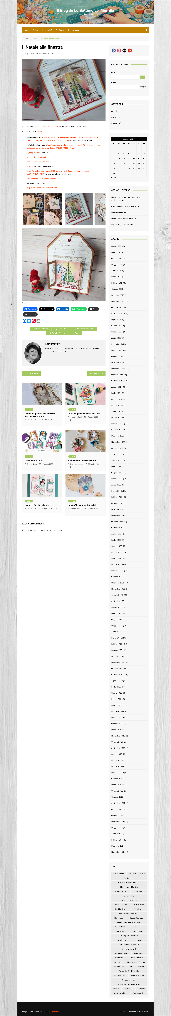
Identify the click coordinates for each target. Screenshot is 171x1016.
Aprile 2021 (116, 631)
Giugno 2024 (116, 399)
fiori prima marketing (129, 913)
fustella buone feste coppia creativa (41, 178)
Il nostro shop (73, 30)
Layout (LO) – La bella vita (37, 505)
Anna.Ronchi (32, 419)
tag (76, 333)
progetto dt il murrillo (129, 971)
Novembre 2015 (118, 821)
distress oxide (32, 162)
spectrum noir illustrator (129, 984)
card (142, 874)
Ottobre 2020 (117, 668)
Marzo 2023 (116, 491)
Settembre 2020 (118, 674)
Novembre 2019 (118, 736)
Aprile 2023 (116, 485)
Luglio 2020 (116, 687)
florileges (118, 918)
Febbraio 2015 (117, 840)
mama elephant (129, 949)
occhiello (40, 188)
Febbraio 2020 (117, 717)
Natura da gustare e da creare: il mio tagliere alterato (40, 414)
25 (119, 168)
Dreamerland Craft (50, 126)
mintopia (119, 958)
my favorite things (136, 962)
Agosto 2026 (117, 246)
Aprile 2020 (116, 705)
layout (139, 940)
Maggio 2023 (117, 479)
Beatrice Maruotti (77, 464)
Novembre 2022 (118, 515)
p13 (131, 966)
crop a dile (31, 188)
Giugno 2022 (116, 546)
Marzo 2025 (116, 344)
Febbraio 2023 (117, 497)
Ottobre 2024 (117, 375)
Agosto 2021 (117, 607)
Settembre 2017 (118, 803)
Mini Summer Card (34, 460)
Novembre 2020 (118, 662)
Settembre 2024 (118, 381)
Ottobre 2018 (117, 791)
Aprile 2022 (116, 558)
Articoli (35, 30)
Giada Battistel (76, 417)
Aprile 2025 (116, 338)
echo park (137, 909)
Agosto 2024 (117, 387)
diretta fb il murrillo (129, 900)
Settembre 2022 (118, 527)
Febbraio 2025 (117, 350)
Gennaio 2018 (117, 797)
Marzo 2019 (116, 766)
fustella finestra (58, 333)
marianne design (121, 953)
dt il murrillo (138, 905)
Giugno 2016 (116, 809)
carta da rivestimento (129, 882)
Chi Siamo (60, 30)
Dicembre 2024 (117, 362)
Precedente (33, 373)
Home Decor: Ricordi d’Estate (82, 460)
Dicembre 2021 (117, 583)
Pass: (113, 82)
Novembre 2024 (118, 368)
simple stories (137, 975)
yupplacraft (138, 993)
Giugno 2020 (116, 693)
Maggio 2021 (117, 625)
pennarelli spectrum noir (36, 157)
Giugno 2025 (116, 326)
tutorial (141, 989)
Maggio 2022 (117, 552)
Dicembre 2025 (117, 295)
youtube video (120, 993)
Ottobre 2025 (117, 307)
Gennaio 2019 (117, 778)
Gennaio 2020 (117, 723)
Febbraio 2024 (117, 423)
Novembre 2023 (118, 442)
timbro (39, 131)
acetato (30, 166)
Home (26, 30)
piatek (141, 966)
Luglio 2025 (116, 319)
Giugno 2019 (116, 754)
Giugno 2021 (116, 619)
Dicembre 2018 (117, 784)
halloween (119, 931)
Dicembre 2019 (117, 729)
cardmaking (129, 878)
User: (113, 72)
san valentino (120, 975)
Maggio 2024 (117, 405)
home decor (137, 931)
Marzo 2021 (116, 638)
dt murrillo (120, 909)
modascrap (118, 962)
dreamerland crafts (85, 329)
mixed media (137, 958)
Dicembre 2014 (117, 846)
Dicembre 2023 (117, 436)
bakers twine (51, 188)
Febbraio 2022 (117, 570)
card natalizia (42, 329)
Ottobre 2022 (117, 521)
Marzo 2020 (116, 711)
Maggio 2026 (117, 264)
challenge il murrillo (129, 887)
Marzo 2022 (116, 564)
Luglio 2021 (116, 613)
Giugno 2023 (116, 472)
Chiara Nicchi (32, 464)
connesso (36, 530)
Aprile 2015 (116, 833)
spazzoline (44, 162)
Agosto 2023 (117, 460)
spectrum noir (128, 980)
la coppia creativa (129, 936)
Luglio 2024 (116, 393)
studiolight (128, 989)
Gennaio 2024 (117, 430)
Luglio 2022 (116, 540)
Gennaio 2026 (117, 289)
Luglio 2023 (116, 466)
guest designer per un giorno (129, 927)
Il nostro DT (47, 30)
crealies (138, 891)
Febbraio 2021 (117, 644)
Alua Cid (132, 874)
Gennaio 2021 (117, 650)
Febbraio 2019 (117, 772)
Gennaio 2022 (117, 576)
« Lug (113, 177)
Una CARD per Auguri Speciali (82, 505)
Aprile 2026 (116, 270)
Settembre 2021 (118, 601)
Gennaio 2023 (117, 503)
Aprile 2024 (116, 411)
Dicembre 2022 (117, 509)
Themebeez (55, 1011)
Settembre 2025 (118, 313)
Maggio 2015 (117, 827)
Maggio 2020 (117, 699)
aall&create (118, 874)
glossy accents (34, 152)
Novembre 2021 (118, 589)
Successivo (95, 373)
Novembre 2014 (118, 852)
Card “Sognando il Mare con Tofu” (84, 413)
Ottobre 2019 (117, 742)
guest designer (136, 918)
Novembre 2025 (118, 301)
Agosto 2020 (117, 680)
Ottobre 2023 (117, 448)
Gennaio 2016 (117, 815)
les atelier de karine (129, 944)
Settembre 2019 (118, 748)
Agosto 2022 (117, 534)
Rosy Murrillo (29, 54)
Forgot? (143, 87)
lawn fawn (121, 940)
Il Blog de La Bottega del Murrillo (85, 10)
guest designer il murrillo (129, 922)
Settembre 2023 (118, 454)
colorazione (120, 891)
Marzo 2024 (116, 417)
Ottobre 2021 (117, 595)
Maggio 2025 (117, 332)
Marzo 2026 (116, 277)
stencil (116, 989)
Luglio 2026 (116, 252)
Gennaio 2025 (117, 356)
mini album (139, 953)
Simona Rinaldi (76, 508)
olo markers (119, 966)
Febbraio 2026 (117, 283)
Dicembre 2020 (117, 656)
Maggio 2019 (117, 760)
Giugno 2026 (116, 258)
